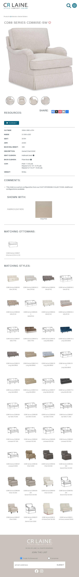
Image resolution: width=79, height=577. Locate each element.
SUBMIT (60, 565)
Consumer (54, 558)
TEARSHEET (12, 123)
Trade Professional (30, 558)
